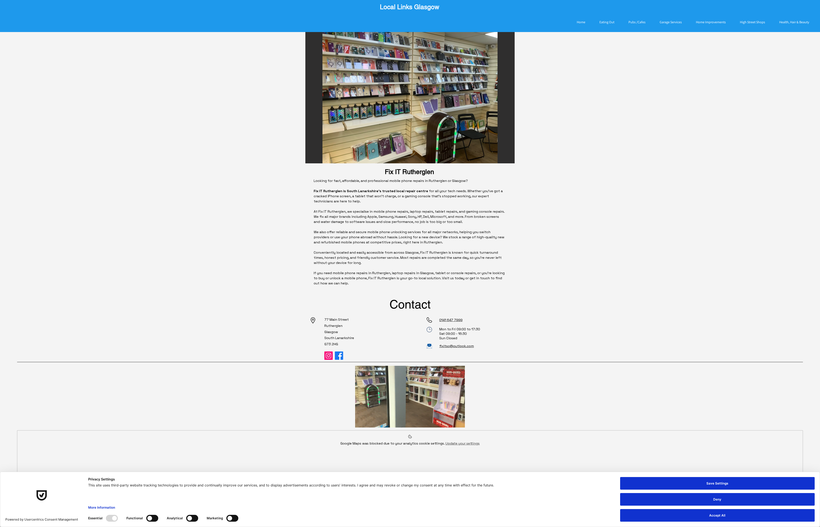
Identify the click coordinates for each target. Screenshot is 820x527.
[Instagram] (328, 355)
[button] (410, 97)
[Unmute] (368, 422)
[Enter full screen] (459, 422)
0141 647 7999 (451, 320)
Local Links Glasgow (409, 7)
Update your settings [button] (462, 443)
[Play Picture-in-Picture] (452, 422)
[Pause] (360, 422)
